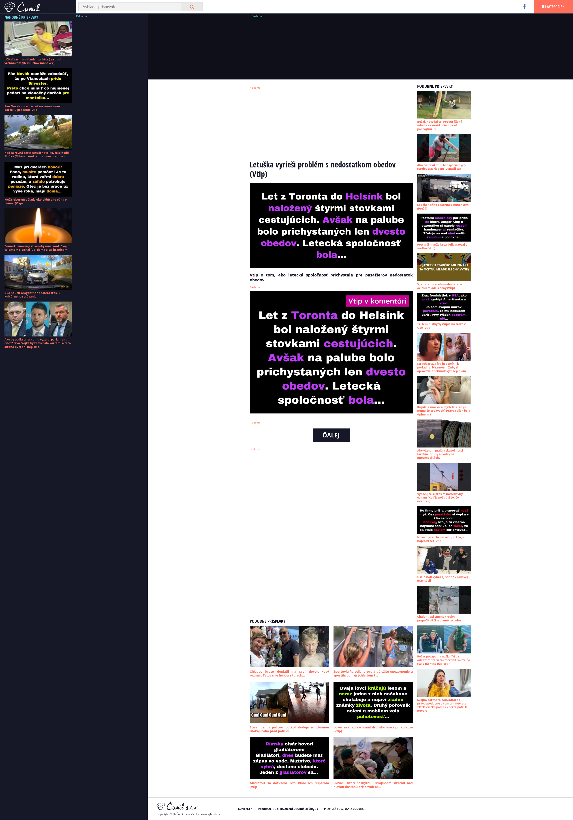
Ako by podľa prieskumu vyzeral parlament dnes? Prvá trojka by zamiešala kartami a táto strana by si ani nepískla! (37, 343)
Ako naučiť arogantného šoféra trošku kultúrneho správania (32, 294)
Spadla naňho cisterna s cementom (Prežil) (443, 206)
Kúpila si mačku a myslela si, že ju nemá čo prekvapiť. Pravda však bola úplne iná (443, 410)
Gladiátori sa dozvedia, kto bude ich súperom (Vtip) (289, 785)
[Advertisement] (109, 86)
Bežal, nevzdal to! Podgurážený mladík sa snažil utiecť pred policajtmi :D (439, 125)
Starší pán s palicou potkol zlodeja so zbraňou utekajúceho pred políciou (289, 729)
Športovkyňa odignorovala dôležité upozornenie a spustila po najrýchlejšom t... (373, 673)
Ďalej (331, 435)
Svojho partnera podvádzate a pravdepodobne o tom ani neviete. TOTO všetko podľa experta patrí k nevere (442, 705)
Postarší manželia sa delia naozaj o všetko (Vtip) (442, 246)
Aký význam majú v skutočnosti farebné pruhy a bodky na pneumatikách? (440, 454)
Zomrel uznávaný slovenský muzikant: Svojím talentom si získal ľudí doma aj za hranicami (37, 248)
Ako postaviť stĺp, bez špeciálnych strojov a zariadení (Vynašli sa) (441, 167)
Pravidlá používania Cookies (344, 809)
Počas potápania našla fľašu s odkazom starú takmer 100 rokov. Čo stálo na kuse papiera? (443, 660)
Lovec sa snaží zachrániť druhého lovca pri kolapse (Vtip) (373, 729)
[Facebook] (524, 6)
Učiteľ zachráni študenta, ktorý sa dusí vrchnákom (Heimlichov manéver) (32, 61)
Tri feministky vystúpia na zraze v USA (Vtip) (441, 326)
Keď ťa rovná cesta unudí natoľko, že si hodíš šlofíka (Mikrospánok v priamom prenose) (36, 154)
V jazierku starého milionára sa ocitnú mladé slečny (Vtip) (439, 286)
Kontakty (245, 809)
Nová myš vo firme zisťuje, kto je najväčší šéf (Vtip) (440, 539)
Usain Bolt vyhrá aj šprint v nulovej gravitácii (442, 578)
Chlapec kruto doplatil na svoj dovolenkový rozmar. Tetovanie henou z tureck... (289, 673)
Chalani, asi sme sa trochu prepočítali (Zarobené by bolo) (439, 618)
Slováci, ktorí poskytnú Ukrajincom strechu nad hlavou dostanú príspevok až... (373, 785)
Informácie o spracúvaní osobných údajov (288, 809)
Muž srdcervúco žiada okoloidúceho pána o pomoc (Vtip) (35, 201)
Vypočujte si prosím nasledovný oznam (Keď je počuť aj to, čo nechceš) (440, 497)
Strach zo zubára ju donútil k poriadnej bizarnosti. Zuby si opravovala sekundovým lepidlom (441, 367)
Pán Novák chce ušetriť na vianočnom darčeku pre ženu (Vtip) (32, 108)
